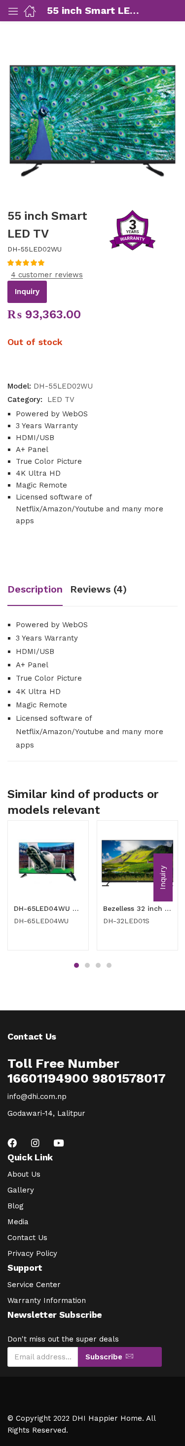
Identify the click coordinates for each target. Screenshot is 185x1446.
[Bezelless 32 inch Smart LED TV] (137, 861)
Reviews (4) (98, 589)
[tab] (38, 590)
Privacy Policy (32, 1253)
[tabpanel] (48, 889)
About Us (23, 1174)
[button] (163, 877)
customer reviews (47, 274)
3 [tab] (98, 965)
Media (18, 1221)
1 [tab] (76, 965)
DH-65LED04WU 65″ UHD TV (48, 908)
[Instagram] (35, 1142)
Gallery (20, 1190)
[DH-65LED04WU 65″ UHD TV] (48, 861)
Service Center (34, 1284)
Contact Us (27, 1237)
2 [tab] (87, 965)
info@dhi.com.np (37, 1096)
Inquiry (27, 291)
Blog (15, 1205)
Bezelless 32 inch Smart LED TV (137, 908)
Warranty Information (46, 1300)
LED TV (60, 399)
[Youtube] (58, 1142)
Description (35, 589)
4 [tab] (109, 965)
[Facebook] (12, 1142)
